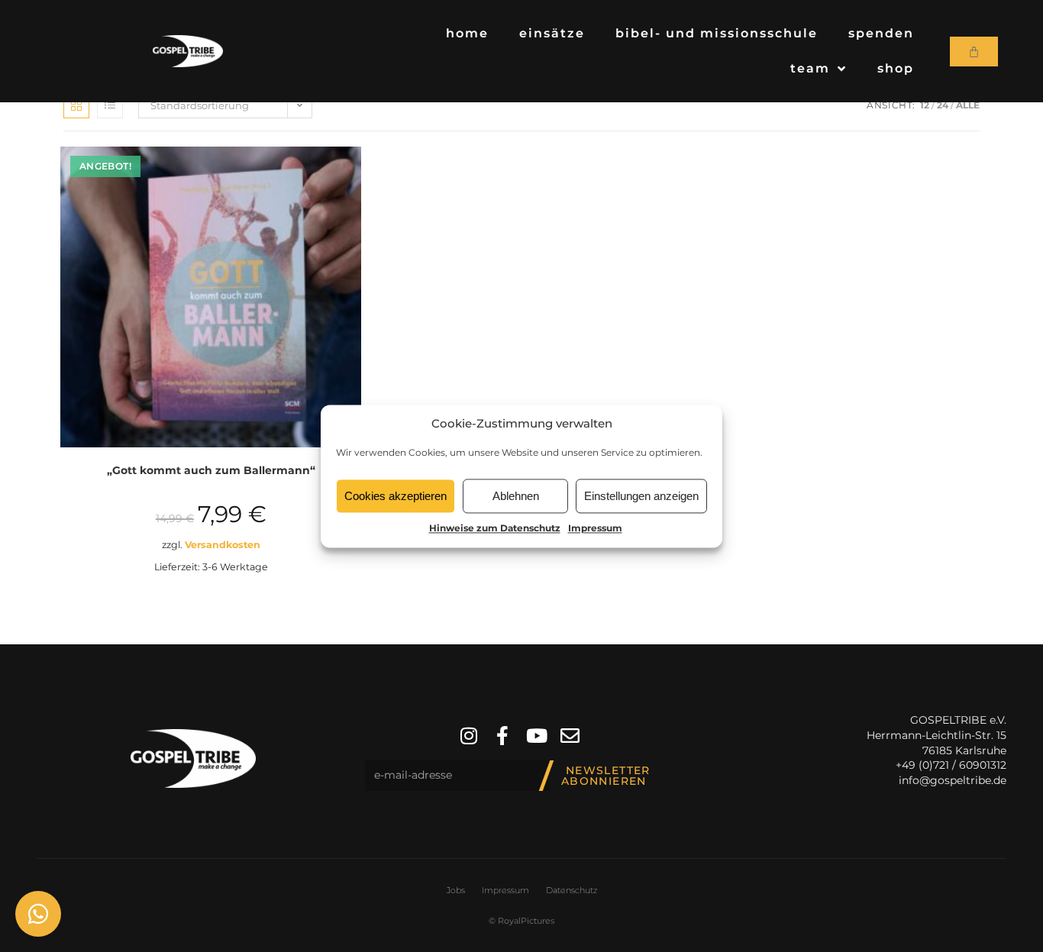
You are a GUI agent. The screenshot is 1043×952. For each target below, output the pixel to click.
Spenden (881, 33)
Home (467, 33)
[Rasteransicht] (76, 105)
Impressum (595, 528)
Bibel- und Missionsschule (716, 33)
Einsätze (552, 33)
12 (924, 105)
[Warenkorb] (974, 51)
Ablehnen (515, 495)
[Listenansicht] (110, 105)
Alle (968, 105)
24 (942, 105)
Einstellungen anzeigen (641, 495)
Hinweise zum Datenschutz (494, 528)
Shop (895, 68)
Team (810, 68)
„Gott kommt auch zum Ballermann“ (211, 470)
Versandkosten (222, 544)
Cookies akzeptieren (395, 495)
